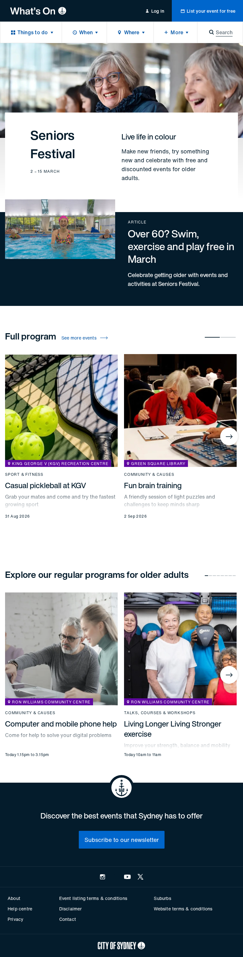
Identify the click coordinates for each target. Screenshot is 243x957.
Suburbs (162, 898)
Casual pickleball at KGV (45, 485)
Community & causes (149, 474)
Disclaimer (70, 908)
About (14, 898)
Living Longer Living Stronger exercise (172, 729)
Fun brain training (153, 485)
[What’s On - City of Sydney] (38, 11)
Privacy (15, 919)
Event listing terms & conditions (93, 898)
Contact (67, 919)
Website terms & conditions (183, 908)
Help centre (20, 908)
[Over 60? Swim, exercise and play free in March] (121, 246)
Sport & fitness (24, 474)
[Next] (229, 436)
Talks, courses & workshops (160, 712)
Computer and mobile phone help (61, 723)
